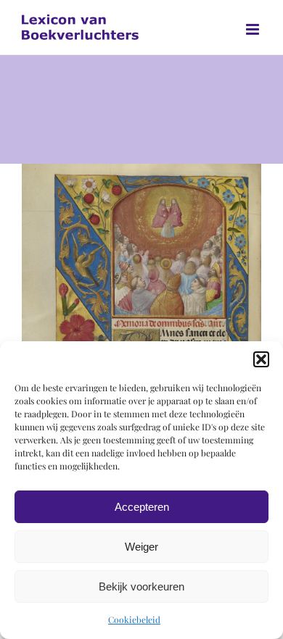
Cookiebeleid (134, 619)
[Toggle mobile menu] (253, 29)
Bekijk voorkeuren (141, 586)
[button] (261, 359)
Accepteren (142, 507)
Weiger (141, 546)
